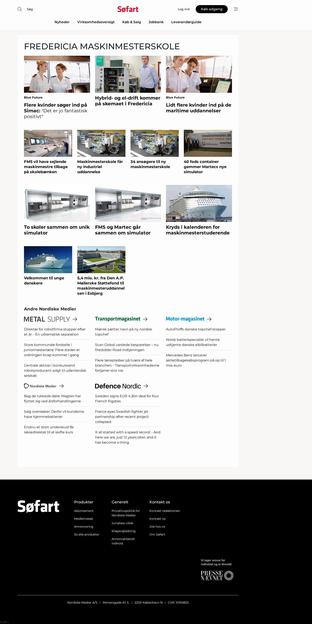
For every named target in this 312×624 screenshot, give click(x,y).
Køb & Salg (131, 22)
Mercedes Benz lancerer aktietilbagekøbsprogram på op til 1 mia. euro (196, 360)
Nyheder (62, 22)
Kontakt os (157, 519)
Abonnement (84, 511)
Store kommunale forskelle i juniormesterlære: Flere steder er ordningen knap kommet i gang (52, 350)
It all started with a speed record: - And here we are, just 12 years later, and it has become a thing (127, 437)
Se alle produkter (86, 534)
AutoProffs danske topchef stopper (196, 329)
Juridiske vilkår (123, 523)
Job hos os (157, 526)
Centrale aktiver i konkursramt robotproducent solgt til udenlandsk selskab (55, 370)
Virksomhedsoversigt (96, 22)
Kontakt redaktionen (164, 511)
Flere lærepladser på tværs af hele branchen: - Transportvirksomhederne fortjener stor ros (127, 365)
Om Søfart (157, 534)
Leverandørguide (186, 22)
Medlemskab (83, 519)
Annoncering (83, 526)
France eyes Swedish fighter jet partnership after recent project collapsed (122, 417)
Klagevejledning (124, 531)
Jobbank (156, 22)
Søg (30, 9)
